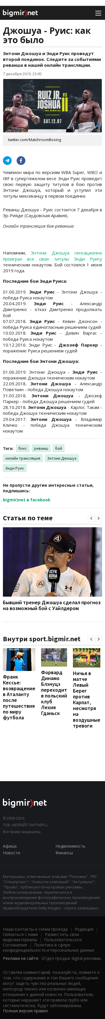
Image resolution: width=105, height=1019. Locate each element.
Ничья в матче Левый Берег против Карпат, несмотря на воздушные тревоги (86, 699)
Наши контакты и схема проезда (35, 929)
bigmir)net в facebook (26, 500)
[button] (91, 518)
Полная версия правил (25, 1010)
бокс (22, 448)
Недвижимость (70, 846)
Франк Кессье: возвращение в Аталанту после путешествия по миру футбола (19, 697)
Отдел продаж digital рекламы (71, 958)
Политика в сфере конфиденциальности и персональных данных (48, 947)
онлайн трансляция (22, 458)
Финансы (64, 852)
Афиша (10, 846)
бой (58, 448)
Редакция (84, 929)
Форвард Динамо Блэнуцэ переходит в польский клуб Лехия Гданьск (54, 692)
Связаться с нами (20, 934)
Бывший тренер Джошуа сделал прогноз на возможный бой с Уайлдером (52, 605)
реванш (41, 448)
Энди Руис (14, 468)
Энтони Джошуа (61, 458)
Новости (11, 852)
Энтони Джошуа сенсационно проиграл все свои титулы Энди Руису (52, 255)
